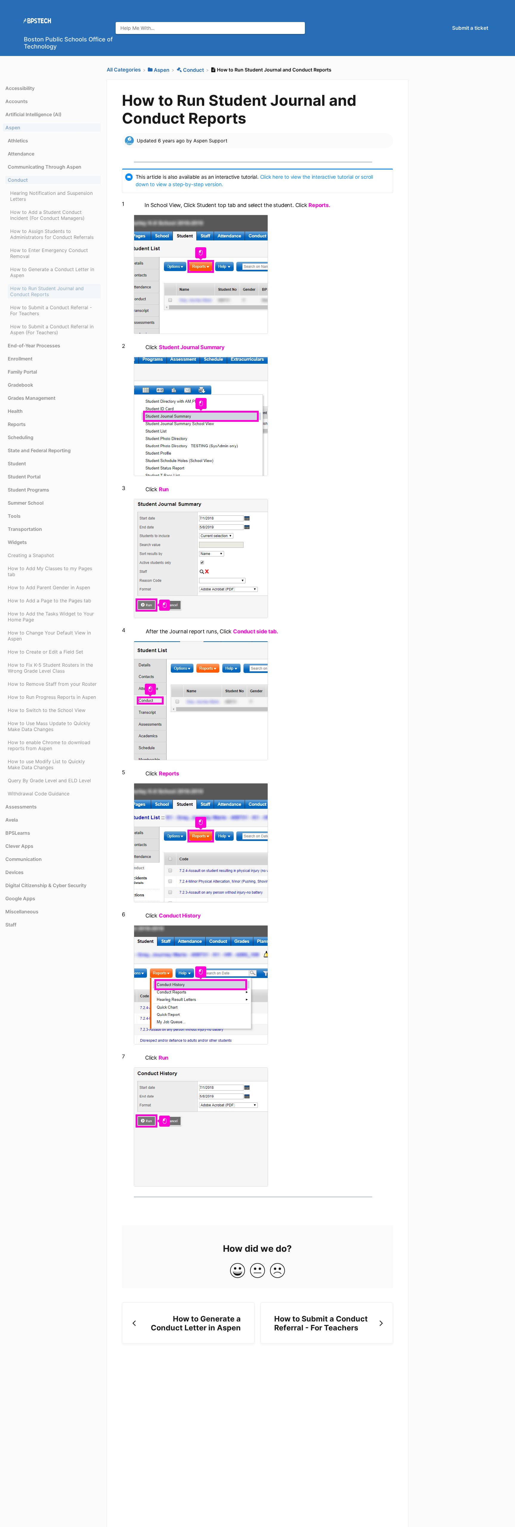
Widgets (17, 542)
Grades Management (31, 398)
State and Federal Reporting (39, 450)
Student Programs (28, 490)
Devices (14, 872)
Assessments (21, 807)
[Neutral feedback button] (257, 1271)
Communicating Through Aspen (44, 167)
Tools (14, 516)
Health (15, 411)
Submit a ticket (470, 28)
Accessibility (20, 88)
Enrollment (20, 359)
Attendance (21, 154)
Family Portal (22, 372)
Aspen (12, 127)
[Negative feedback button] (277, 1271)
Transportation (25, 529)
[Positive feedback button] (237, 1271)
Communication (23, 859)
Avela (11, 820)
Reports (17, 424)
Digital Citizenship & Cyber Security (45, 885)
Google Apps (20, 898)
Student (17, 464)
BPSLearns (17, 833)
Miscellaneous (21, 912)
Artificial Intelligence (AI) (33, 114)
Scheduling (20, 437)
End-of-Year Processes (34, 346)
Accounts (16, 101)
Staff (10, 925)
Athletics (18, 141)
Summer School (26, 503)
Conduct (18, 180)
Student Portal (24, 477)
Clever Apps (19, 846)
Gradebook (20, 385)
